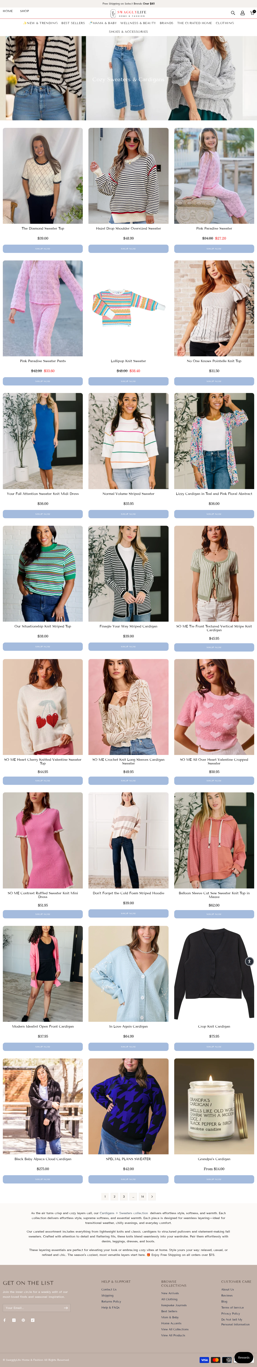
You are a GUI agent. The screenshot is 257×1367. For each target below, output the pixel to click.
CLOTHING (225, 23)
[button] (249, 961)
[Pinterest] (23, 1320)
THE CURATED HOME (194, 23)
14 (142, 1196)
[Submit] (66, 1308)
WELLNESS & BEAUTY (138, 23)
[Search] (233, 13)
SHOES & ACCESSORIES (128, 31)
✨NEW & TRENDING (40, 23)
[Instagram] (14, 1320)
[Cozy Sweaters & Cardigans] (99, 1213)
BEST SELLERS (73, 23)
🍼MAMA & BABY (103, 23)
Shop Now (42, 248)
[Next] (152, 1196)
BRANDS (166, 23)
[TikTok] (32, 1320)
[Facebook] (4, 1320)
